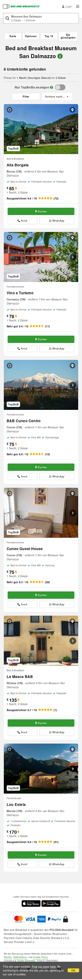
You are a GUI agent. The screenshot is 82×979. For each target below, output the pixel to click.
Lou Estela (16, 804)
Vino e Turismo (20, 292)
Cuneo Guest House (25, 548)
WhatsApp (58, 220)
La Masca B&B (20, 676)
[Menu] (77, 6)
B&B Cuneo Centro (24, 420)
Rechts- (8, 957)
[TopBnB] (60, 87)
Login (68, 6)
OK (73, 970)
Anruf (24, 220)
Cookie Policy (40, 957)
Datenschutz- (20, 957)
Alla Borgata (18, 165)
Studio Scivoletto (26, 960)
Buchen (42, 211)
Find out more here (44, 966)
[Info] (51, 87)
